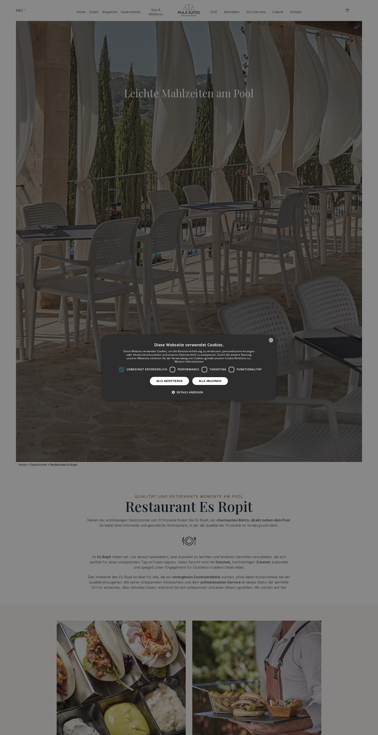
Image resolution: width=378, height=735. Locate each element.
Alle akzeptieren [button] (169, 381)
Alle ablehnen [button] (210, 381)
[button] (189, 392)
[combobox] (271, 340)
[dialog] (189, 367)
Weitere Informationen (189, 361)
